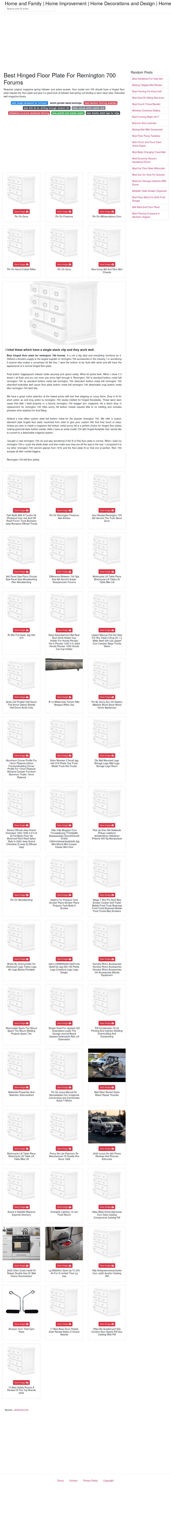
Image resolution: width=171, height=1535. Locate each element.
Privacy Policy (90, 1480)
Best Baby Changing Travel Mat (149, 152)
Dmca (60, 1480)
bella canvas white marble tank (89, 108)
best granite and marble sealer (68, 113)
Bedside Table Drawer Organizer (149, 190)
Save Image (19, 211)
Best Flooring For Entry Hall (146, 91)
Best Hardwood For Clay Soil (147, 78)
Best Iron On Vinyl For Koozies (148, 174)
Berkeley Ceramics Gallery (146, 110)
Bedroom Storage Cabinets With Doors (149, 182)
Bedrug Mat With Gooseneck (147, 129)
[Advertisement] (85, 42)
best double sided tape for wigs (103, 113)
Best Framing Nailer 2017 (145, 116)
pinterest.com (21, 1409)
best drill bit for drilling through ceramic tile (46, 108)
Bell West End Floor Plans (146, 207)
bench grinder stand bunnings (65, 103)
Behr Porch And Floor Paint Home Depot (146, 143)
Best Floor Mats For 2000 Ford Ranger (148, 198)
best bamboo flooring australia (101, 103)
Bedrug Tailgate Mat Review (147, 85)
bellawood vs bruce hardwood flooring (29, 113)
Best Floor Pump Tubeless (146, 135)
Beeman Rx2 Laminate (144, 123)
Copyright (108, 1480)
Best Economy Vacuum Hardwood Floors (144, 160)
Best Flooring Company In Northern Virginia (146, 215)
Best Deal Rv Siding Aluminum (148, 97)
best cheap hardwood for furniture (29, 103)
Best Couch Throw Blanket (146, 104)
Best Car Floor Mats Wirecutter (148, 168)
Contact (73, 1480)
